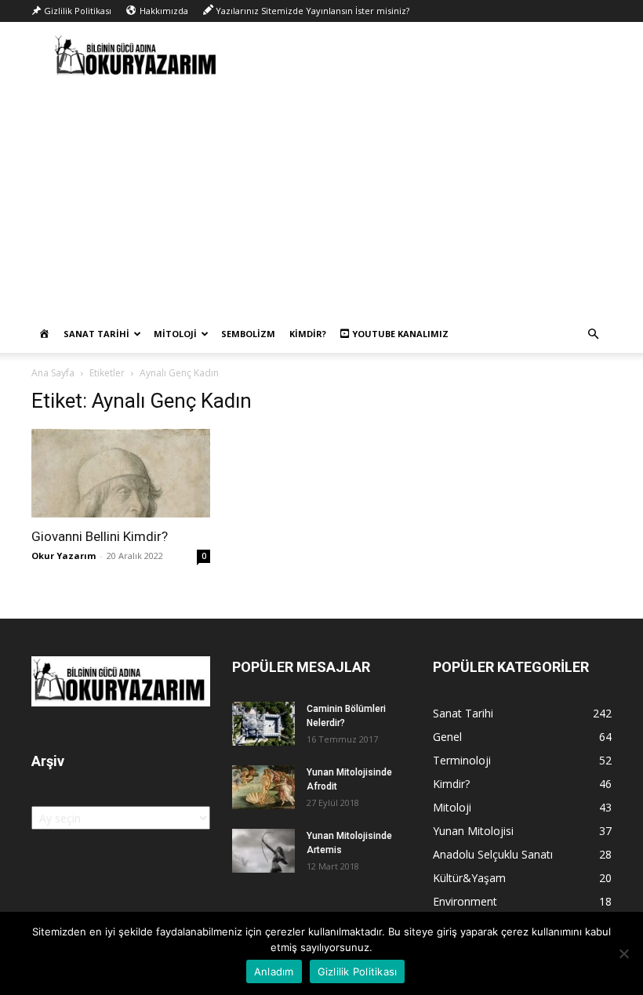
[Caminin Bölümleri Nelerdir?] (263, 724)
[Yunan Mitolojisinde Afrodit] (263, 787)
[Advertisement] (321, 197)
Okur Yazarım (63, 555)
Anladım (274, 971)
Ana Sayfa (52, 372)
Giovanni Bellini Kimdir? (99, 536)
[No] (623, 953)
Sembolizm (248, 334)
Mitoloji (175, 334)
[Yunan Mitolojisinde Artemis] (263, 851)
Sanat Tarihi (96, 334)
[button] (593, 334)
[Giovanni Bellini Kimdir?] (120, 473)
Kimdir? (307, 334)
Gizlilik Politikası (358, 971)
